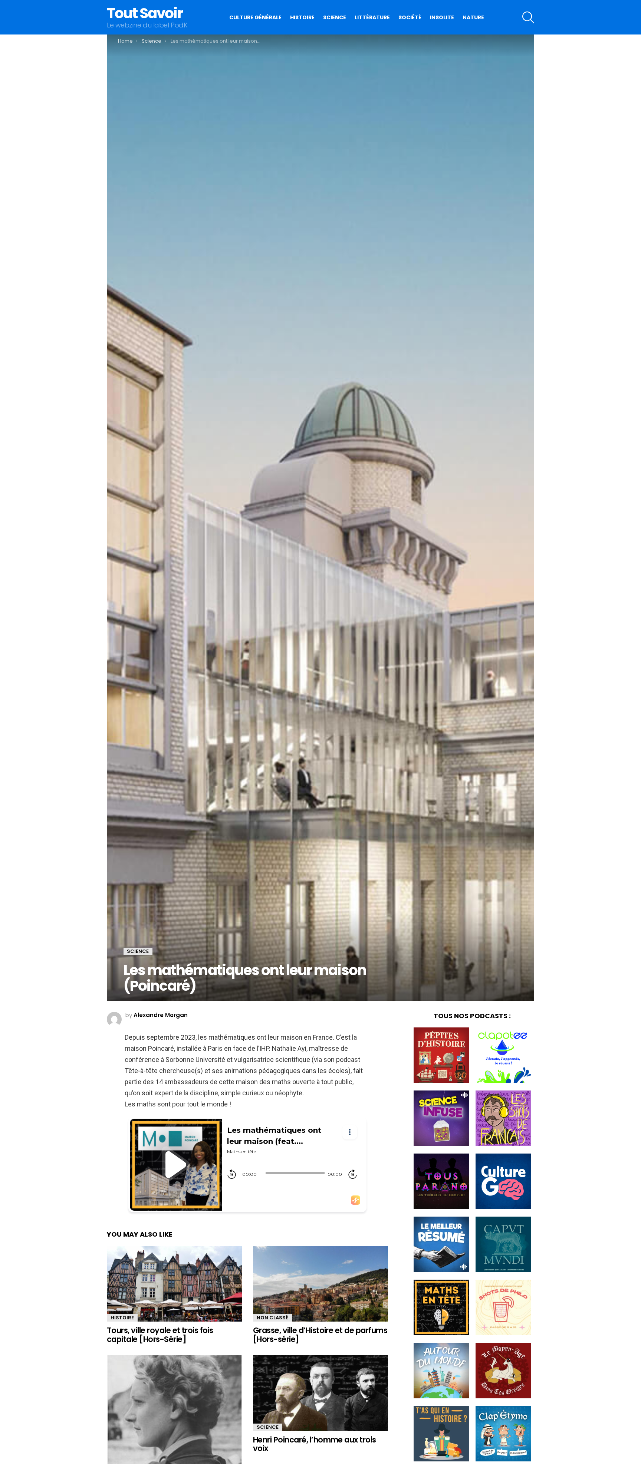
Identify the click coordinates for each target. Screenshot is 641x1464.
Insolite (442, 17)
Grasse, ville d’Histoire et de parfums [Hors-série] (320, 1335)
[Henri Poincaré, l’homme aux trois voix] (320, 1393)
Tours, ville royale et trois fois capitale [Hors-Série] (160, 1335)
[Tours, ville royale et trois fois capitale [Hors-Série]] (174, 1284)
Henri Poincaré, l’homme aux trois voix (314, 1444)
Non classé (272, 1317)
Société (409, 17)
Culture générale (255, 17)
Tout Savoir (145, 13)
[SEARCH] (528, 17)
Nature (473, 17)
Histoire (302, 17)
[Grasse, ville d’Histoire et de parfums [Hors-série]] (320, 1284)
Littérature (372, 17)
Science (334, 17)
